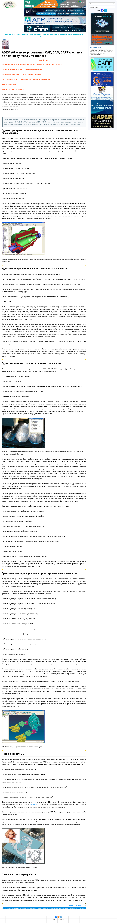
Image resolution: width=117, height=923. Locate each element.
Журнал (18, 34)
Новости (8, 34)
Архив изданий (78, 34)
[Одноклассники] (58, 917)
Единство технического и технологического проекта (21, 74)
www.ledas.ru (34, 804)
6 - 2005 (4, 39)
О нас (13, 34)
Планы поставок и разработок (13, 89)
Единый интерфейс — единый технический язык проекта (23, 69)
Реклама (25, 34)
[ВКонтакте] (56, 917)
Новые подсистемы (9, 84)
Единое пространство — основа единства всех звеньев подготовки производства (32, 64)
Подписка (45, 34)
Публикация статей (66, 34)
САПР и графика (75, 905)
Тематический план (35, 34)
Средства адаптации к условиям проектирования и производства (26, 79)
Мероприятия (44, 37)
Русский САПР (54, 34)
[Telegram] (61, 917)
